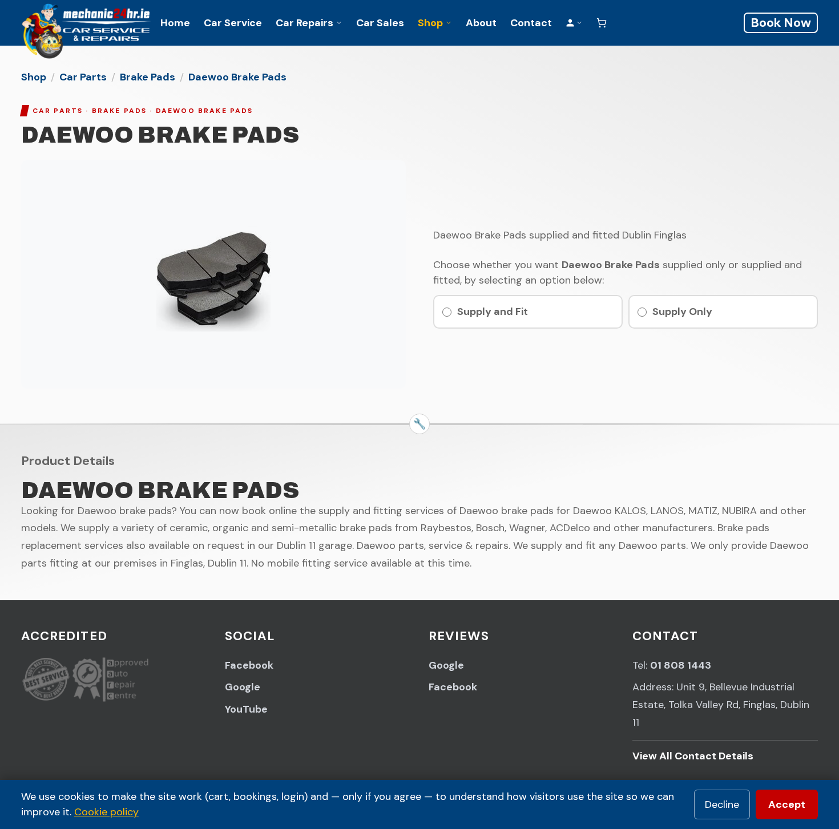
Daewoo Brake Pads (237, 77)
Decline (722, 804)
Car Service (233, 23)
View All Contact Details (692, 756)
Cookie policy (106, 812)
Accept (786, 804)
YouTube (246, 709)
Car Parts (83, 77)
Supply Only (682, 311)
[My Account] (574, 23)
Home (175, 23)
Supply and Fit (492, 311)
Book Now (781, 22)
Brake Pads (147, 77)
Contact (531, 23)
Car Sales (380, 23)
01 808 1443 (680, 665)
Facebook (249, 665)
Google (242, 687)
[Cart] (602, 23)
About (481, 23)
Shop (430, 23)
